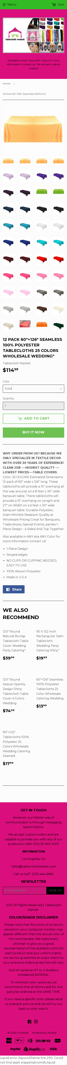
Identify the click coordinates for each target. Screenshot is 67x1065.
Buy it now (33, 432)
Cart (60, 4)
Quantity (8, 398)
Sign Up (55, 890)
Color (6, 381)
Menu (11, 4)
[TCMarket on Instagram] (36, 1022)
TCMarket (22, 1032)
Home (6, 83)
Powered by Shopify (44, 1032)
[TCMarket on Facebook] (29, 1022)
